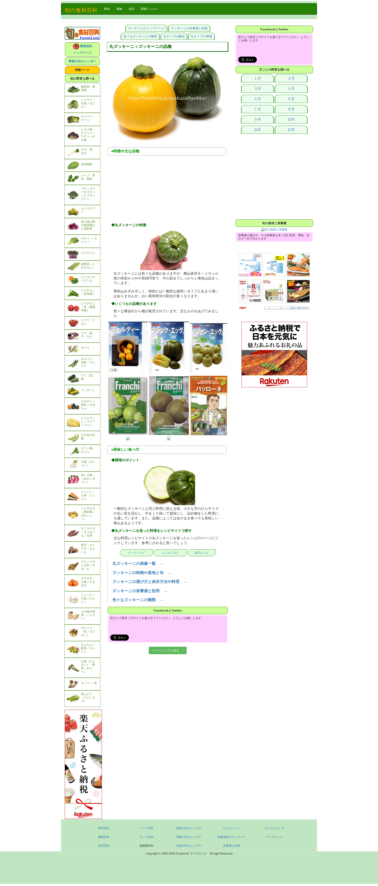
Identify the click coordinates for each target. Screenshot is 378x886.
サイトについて (274, 828)
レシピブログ (170, 552)
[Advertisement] (167, 190)
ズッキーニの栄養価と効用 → (140, 591)
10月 (291, 119)
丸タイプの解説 (174, 36)
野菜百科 (103, 828)
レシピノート (231, 828)
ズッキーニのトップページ (146, 28)
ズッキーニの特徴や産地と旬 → (142, 572)
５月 (257, 99)
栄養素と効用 (231, 845)
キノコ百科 (146, 837)
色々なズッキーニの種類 (140, 36)
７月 (257, 109)
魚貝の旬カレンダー (189, 845)
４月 (291, 88)
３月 (257, 88)
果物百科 (103, 837)
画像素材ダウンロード (231, 837)
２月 (291, 78)
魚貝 (131, 8)
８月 (291, 109)
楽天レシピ (201, 552)
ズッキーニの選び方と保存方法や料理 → (149, 581)
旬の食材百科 (81, 10)
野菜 (108, 8)
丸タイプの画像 (201, 36)
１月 (257, 78)
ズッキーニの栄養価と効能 (189, 28)
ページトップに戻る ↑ (168, 650)
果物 (119, 8)
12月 (291, 130)
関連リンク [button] (148, 8)
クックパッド (136, 552)
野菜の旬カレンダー (82, 61)
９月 (257, 119)
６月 (291, 99)
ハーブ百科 (146, 828)
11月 (257, 130)
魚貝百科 (103, 845)
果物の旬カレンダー (189, 837)
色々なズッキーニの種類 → (138, 600)
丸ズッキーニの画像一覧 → (138, 563)
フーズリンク (274, 837)
